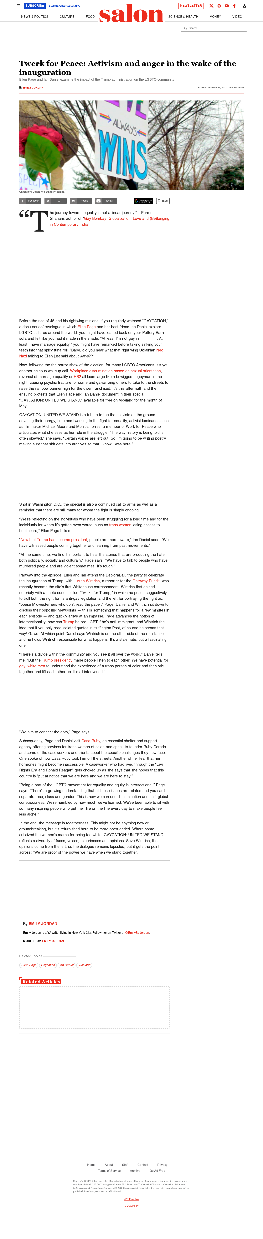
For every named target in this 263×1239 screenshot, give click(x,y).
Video (237, 16)
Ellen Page (28, 965)
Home (91, 1165)
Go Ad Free (157, 1171)
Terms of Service (109, 1171)
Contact (142, 1165)
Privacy (162, 1165)
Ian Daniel (66, 965)
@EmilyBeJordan (137, 932)
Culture (67, 16)
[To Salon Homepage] (131, 13)
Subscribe (34, 6)
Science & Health (183, 16)
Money (215, 16)
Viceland (84, 965)
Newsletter (191, 6)
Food (90, 16)
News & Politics (34, 16)
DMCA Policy (131, 1206)
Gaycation (48, 965)
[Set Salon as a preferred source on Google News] (143, 201)
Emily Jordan (33, 87)
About (109, 1165)
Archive (135, 1171)
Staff (125, 1165)
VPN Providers (131, 1199)
